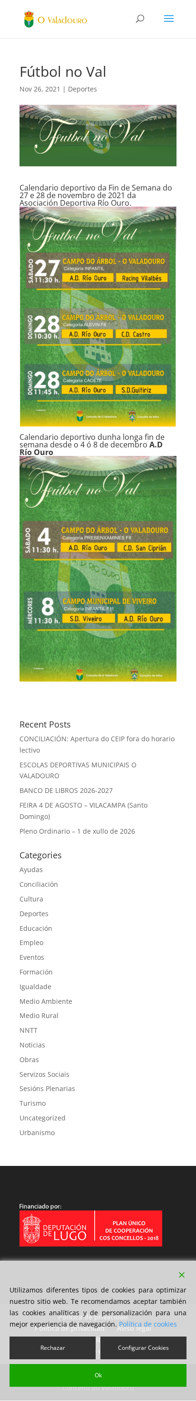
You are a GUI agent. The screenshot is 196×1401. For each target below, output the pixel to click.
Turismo (33, 1103)
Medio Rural (39, 1015)
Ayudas (31, 869)
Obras (29, 1059)
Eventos (32, 957)
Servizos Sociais (44, 1074)
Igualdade (35, 986)
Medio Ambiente (46, 1001)
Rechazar (52, 1348)
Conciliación (39, 884)
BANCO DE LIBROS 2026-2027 (66, 790)
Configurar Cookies (143, 1348)
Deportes (82, 88)
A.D (156, 444)
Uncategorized (43, 1117)
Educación (36, 928)
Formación (36, 971)
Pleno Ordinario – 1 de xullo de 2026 (77, 831)
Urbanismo (37, 1132)
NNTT (29, 1030)
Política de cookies (148, 1323)
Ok (98, 1375)
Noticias (32, 1044)
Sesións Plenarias (47, 1088)
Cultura (31, 898)
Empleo (31, 942)
